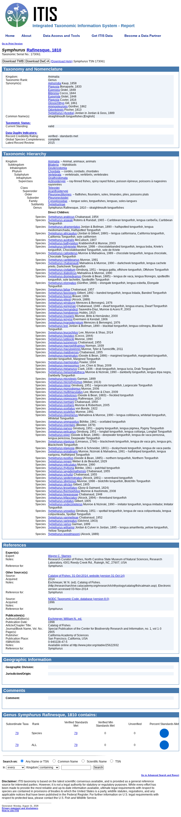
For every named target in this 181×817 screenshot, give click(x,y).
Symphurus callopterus (63, 253)
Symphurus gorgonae (62, 306)
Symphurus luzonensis (62, 342)
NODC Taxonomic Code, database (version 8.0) (78, 599)
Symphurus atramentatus (64, 226)
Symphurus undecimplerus (65, 504)
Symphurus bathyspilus (63, 243)
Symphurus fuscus (60, 296)
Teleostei (54, 188)
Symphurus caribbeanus (63, 259)
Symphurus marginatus (63, 355)
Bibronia (53, 93)
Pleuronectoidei (58, 197)
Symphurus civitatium (61, 269)
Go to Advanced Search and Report (160, 775)
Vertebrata (54, 174)
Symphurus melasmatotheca (66, 372)
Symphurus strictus (60, 484)
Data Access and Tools (61, 36)
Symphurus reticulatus (62, 464)
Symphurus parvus (60, 428)
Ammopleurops (58, 106)
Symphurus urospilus (61, 511)
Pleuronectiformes (59, 194)
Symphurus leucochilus (63, 332)
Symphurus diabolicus (62, 273)
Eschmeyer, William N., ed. (65, 618)
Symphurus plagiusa (61, 441)
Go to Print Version (12, 43)
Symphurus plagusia (61, 448)
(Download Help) (62, 61)
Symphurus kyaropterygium (65, 322)
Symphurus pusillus (60, 458)
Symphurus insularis (61, 316)
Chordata (54, 171)
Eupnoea (54, 90)
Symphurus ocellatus (61, 408)
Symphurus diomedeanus (64, 276)
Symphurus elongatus (62, 283)
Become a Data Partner (142, 36)
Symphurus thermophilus (64, 491)
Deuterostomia (57, 168)
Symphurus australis (61, 240)
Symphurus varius (59, 524)
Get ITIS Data (102, 36)
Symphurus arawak (60, 220)
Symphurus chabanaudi (63, 263)
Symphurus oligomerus (63, 415)
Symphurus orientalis (61, 425)
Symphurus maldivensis (63, 352)
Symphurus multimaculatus (65, 392)
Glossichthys (56, 103)
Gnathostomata (58, 178)
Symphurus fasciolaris (62, 293)
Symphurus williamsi (61, 527)
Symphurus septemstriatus (65, 478)
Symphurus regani (60, 461)
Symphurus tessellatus (62, 487)
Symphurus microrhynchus (65, 382)
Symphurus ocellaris (61, 405)
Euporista (54, 96)
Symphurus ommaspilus (63, 421)
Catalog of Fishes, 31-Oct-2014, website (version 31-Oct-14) (86, 575)
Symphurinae (56, 204)
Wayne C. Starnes (59, 556)
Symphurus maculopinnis (64, 349)
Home (10, 36)
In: (4, 767)
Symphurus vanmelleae (63, 517)
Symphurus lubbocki (61, 339)
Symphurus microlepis (62, 378)
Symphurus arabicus (61, 217)
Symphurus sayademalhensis (67, 471)
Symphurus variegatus (62, 520)
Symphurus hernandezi (63, 309)
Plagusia (53, 86)
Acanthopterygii (58, 191)
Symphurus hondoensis (63, 312)
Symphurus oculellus (61, 411)
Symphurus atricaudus (62, 233)
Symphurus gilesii (59, 299)
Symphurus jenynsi (60, 319)
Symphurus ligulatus (61, 335)
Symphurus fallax (59, 289)
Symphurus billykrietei (62, 246)
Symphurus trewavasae (63, 494)
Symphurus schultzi (60, 474)
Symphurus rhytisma (61, 468)
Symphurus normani (61, 402)
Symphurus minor (59, 385)
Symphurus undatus (61, 501)
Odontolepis (56, 109)
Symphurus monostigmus (64, 388)
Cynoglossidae (57, 201)
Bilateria (53, 164)
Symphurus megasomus (63, 365)
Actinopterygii (57, 181)
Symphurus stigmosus (62, 481)
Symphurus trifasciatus (62, 497)
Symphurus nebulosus (62, 395)
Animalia (53, 161)
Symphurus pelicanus (62, 431)
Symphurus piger (59, 435)
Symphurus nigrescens (63, 398)
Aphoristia (54, 83)
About (26, 36)
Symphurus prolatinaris (63, 451)
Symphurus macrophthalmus (66, 345)
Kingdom (32, 767)
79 (17, 733)
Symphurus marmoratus (63, 362)
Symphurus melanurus (62, 369)
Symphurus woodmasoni (64, 534)
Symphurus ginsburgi (61, 302)
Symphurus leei (58, 326)
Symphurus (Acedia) (61, 113)
